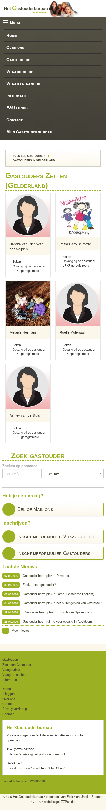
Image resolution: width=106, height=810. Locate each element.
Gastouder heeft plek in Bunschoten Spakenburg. (48, 612)
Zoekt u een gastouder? (30, 584)
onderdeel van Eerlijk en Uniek (67, 796)
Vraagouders (19, 71)
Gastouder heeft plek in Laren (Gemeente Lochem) (49, 594)
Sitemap (8, 713)
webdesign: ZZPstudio (59, 801)
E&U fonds (17, 107)
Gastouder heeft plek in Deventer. (37, 575)
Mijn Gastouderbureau (29, 132)
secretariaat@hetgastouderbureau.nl (39, 754)
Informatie (16, 95)
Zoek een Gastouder (28, 156)
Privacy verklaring (14, 708)
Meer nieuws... (22, 630)
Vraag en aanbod (23, 83)
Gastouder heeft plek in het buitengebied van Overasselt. (53, 603)
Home (11, 35)
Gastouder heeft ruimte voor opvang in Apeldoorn (48, 621)
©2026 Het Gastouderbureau (23, 796)
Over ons (15, 47)
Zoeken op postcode (19, 465)
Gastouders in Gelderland (33, 160)
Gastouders (18, 59)
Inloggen (8, 693)
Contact (14, 119)
